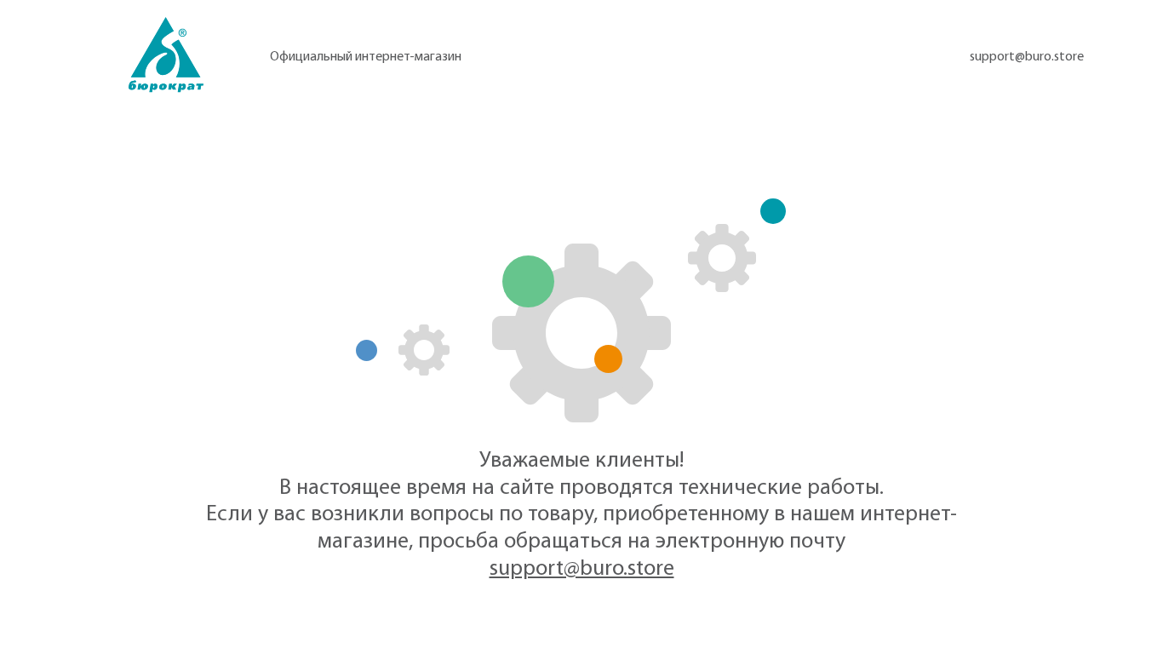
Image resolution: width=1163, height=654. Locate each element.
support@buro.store (1027, 57)
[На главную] (166, 55)
